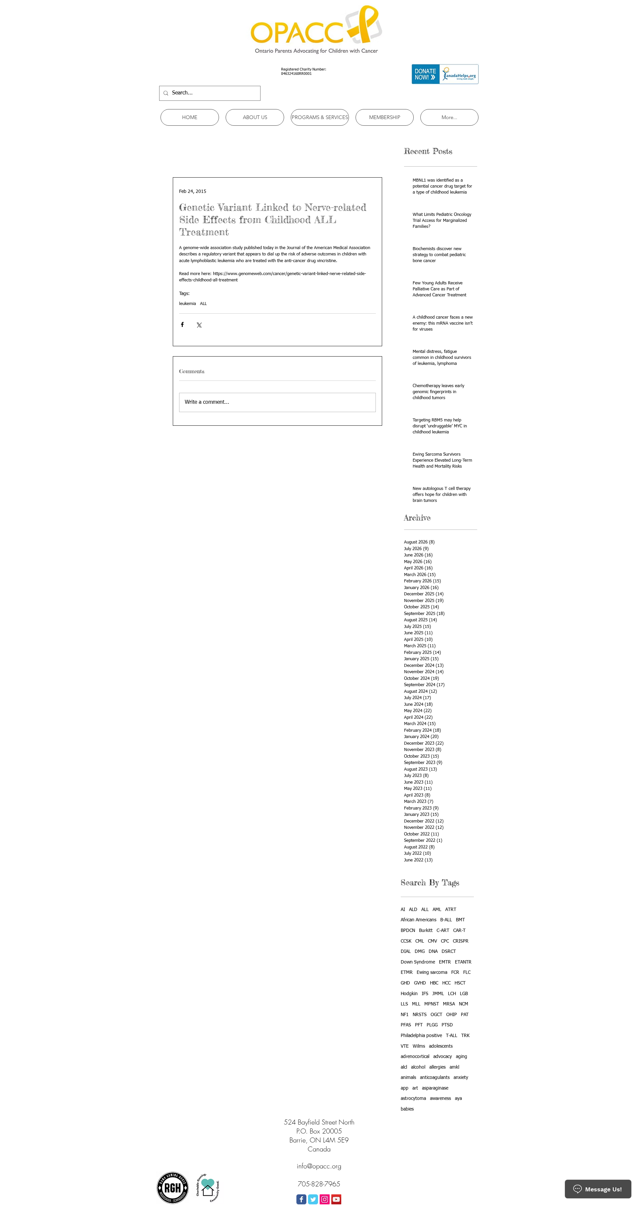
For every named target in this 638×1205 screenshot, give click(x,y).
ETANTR (463, 962)
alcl (404, 1067)
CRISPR (461, 941)
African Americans (418, 920)
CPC (445, 941)
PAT (465, 1014)
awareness (440, 1098)
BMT (460, 920)
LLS (404, 1004)
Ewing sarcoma (432, 972)
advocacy (442, 1056)
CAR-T (459, 930)
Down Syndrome (418, 962)
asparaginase (435, 1088)
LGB (464, 993)
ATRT (450, 909)
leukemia (187, 304)
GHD (405, 983)
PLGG (432, 1025)
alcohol (418, 1067)
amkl (454, 1067)
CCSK (406, 941)
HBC (434, 983)
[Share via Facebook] (182, 324)
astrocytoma (413, 1098)
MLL (416, 1004)
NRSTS (420, 1014)
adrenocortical (415, 1056)
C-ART (443, 930)
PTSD (447, 1025)
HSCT (460, 983)
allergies (437, 1067)
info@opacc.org (319, 1165)
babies (407, 1109)
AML (437, 909)
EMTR (445, 962)
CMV (432, 941)
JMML (438, 993)
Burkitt (426, 930)
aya (458, 1098)
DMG (420, 951)
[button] (255, 117)
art (415, 1088)
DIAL (406, 951)
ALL (203, 304)
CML (419, 941)
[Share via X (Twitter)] (198, 324)
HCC (446, 983)
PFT (419, 1025)
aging (461, 1056)
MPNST (431, 1004)
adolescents (441, 1046)
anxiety (461, 1077)
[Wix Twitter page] (313, 1199)
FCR (455, 972)
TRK (465, 1035)
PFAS (406, 1025)
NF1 (405, 1014)
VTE (405, 1046)
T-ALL (451, 1035)
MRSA (449, 1004)
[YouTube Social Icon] (336, 1199)
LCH (452, 993)
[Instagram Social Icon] (325, 1199)
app (404, 1088)
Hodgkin (409, 993)
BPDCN (408, 930)
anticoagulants (435, 1077)
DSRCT (449, 951)
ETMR (407, 972)
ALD (413, 909)
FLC (467, 972)
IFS (425, 993)
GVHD (420, 983)
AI (403, 909)
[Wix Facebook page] (301, 1199)
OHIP (451, 1014)
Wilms (419, 1046)
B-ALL (446, 920)
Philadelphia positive (421, 1035)
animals (408, 1077)
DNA (433, 951)
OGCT (436, 1014)
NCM (463, 1004)
